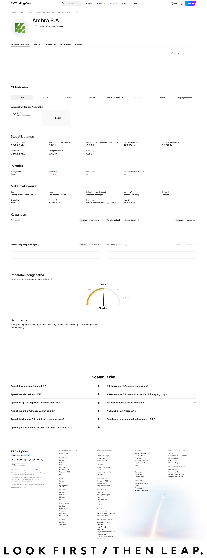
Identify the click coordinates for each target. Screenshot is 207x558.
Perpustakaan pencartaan (177, 456)
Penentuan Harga (102, 456)
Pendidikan (139, 474)
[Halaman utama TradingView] (19, 451)
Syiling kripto (63, 467)
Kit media (99, 504)
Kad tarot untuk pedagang (105, 513)
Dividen (62, 497)
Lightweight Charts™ (175, 458)
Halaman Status (102, 539)
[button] (93, 3)
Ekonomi (62, 492)
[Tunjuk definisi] (29, 142)
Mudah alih (63, 522)
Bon (60, 465)
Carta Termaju (173, 460)
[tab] (83, 220)
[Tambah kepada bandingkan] (35, 114)
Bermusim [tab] (78, 44)
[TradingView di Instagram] (25, 459)
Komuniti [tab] (58, 44)
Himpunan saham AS (103, 486)
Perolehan (62, 495)
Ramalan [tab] (67, 44)
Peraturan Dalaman (142, 463)
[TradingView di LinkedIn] (29, 459)
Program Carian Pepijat (104, 536)
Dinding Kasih (140, 456)
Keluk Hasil (63, 508)
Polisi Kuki (100, 529)
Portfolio (62, 506)
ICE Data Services (40, 470)
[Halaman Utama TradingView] (21, 3)
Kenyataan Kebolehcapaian (106, 532)
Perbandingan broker (103, 472)
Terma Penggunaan (103, 522)
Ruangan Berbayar (141, 490)
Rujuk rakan (139, 458)
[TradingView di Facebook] (16, 459)
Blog (98, 497)
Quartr (43, 484)
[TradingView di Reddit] (42, 459)
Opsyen (62, 511)
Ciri (97, 453)
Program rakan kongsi (176, 474)
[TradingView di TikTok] (38, 459)
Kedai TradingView (103, 511)
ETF (60, 462)
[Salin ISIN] (108, 203)
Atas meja (62, 525)
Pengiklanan (172, 469)
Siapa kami (100, 492)
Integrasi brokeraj (174, 472)
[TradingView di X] (12, 459)
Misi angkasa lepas (103, 495)
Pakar (137, 486)
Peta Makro (63, 513)
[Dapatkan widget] (177, 53)
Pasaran (113, 3)
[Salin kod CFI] (134, 203)
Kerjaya (99, 502)
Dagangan (138, 472)
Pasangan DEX (64, 472)
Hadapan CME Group (103, 481)
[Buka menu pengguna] (181, 3)
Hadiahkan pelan (102, 460)
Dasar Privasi (101, 527)
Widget (170, 453)
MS (175, 3)
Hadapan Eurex (101, 483)
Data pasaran (101, 458)
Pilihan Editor (139, 477)
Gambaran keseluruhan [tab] (20, 44)
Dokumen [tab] (48, 44)
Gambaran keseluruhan (104, 467)
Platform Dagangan (175, 463)
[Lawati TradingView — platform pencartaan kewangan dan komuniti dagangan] (19, 87)
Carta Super (63, 453)
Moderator (138, 465)
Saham (61, 460)
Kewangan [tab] (37, 44)
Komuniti (101, 3)
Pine (60, 474)
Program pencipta (141, 460)
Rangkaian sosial (141, 453)
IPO (60, 499)
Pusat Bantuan (101, 499)
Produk (89, 3)
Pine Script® (63, 515)
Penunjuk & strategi (142, 483)
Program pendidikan (175, 477)
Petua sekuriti (101, 534)
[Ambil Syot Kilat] (173, 53)
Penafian (99, 525)
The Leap (99, 474)
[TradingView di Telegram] (33, 459)
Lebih (135, 3)
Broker (125, 3)
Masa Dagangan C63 (103, 515)
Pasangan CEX (64, 469)
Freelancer (139, 488)
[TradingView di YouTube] (20, 459)
